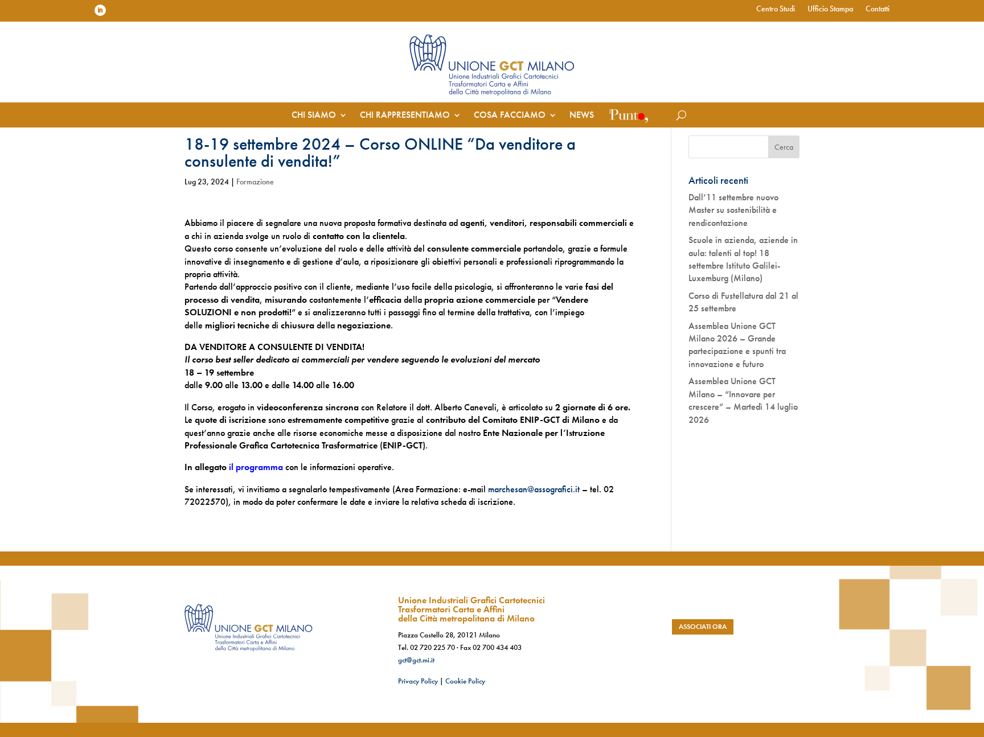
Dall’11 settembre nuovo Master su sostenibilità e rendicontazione (733, 210)
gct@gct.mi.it (416, 660)
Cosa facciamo (510, 116)
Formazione (255, 181)
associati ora (703, 626)
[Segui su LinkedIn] (100, 10)
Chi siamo (314, 116)
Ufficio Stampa (830, 9)
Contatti (877, 9)
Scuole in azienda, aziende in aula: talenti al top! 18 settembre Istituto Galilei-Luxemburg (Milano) (743, 259)
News (581, 116)
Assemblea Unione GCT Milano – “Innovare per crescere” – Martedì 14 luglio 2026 (743, 400)
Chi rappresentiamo (405, 116)
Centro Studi (775, 9)
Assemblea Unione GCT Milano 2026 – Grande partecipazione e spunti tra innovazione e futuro (737, 345)
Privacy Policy (418, 681)
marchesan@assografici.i (532, 489)
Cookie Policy (465, 681)
